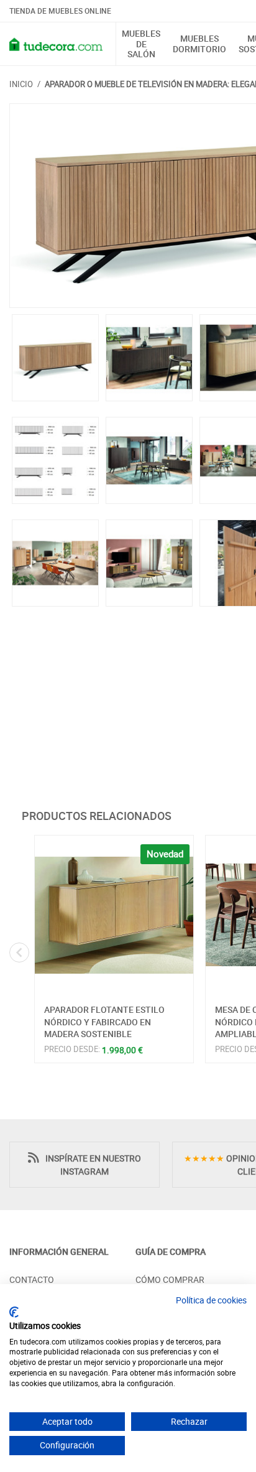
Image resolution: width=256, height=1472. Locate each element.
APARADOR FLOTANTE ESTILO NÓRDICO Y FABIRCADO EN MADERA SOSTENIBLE (104, 1022)
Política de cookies (211, 1300)
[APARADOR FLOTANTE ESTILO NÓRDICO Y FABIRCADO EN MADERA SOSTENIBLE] (114, 915)
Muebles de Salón (141, 44)
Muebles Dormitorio (199, 44)
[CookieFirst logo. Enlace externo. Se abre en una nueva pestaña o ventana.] (14, 1312)
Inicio (21, 84)
